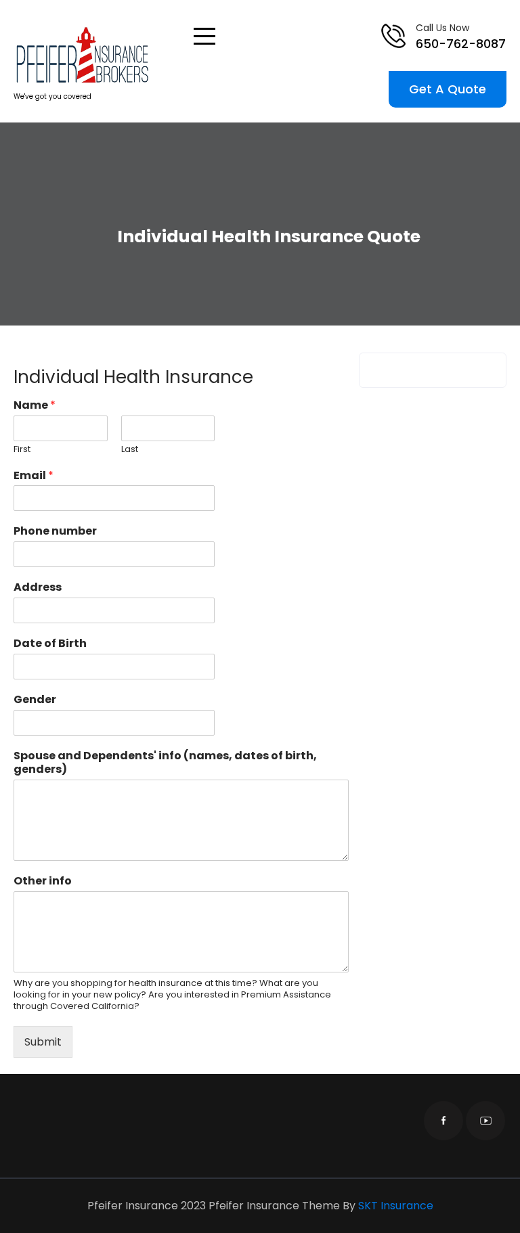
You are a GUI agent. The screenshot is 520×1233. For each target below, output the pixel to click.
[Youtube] (485, 1120)
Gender (35, 700)
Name (35, 406)
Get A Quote (447, 89)
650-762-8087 (461, 43)
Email (33, 476)
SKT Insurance (395, 1205)
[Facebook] (443, 1120)
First (22, 449)
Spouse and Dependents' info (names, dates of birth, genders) (165, 763)
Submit (43, 1042)
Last (129, 449)
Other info (43, 881)
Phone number (55, 531)
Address (38, 588)
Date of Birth (50, 644)
